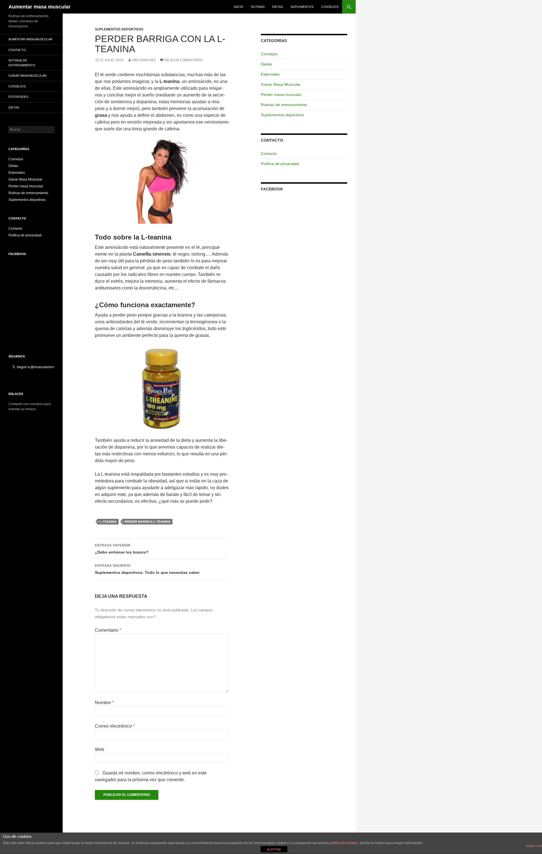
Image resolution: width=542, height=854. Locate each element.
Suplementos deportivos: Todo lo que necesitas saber (147, 569)
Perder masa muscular (281, 94)
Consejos (329, 6)
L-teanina (108, 521)
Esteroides (270, 74)
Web (99, 749)
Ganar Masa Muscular (281, 84)
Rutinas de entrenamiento (284, 104)
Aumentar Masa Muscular (30, 39)
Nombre (104, 702)
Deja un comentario (183, 60)
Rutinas (258, 6)
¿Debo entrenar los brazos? (121, 548)
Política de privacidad (280, 163)
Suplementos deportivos (119, 29)
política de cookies (344, 843)
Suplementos (302, 6)
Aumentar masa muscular (39, 7)
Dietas (277, 6)
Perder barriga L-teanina (147, 521)
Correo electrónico (115, 726)
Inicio (238, 6)
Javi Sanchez (144, 60)
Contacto (269, 153)
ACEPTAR (274, 849)
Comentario (108, 630)
